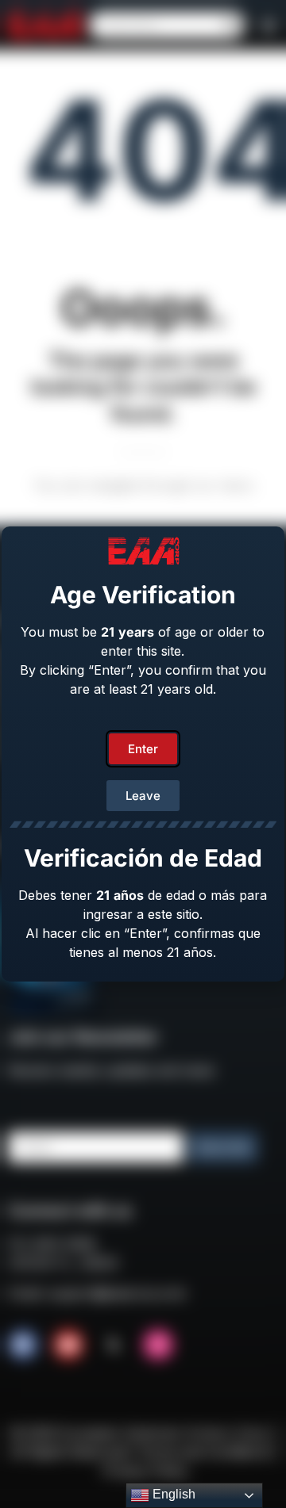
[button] (268, 25)
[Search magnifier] (231, 25)
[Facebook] (23, 1345)
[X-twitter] (114, 1345)
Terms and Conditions (203, 1452)
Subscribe (222, 1146)
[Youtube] (68, 1345)
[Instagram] (158, 1345)
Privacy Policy (145, 1471)
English (172, 1494)
